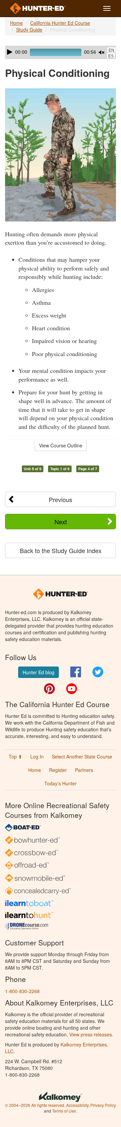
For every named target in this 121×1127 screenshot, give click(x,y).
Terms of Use (64, 1111)
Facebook (75, 672)
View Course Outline (60, 445)
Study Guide (29, 29)
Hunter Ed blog (38, 672)
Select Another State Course (82, 756)
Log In (37, 756)
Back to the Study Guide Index (61, 550)
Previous (60, 499)
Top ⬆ (15, 756)
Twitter (97, 672)
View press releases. (91, 1034)
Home (16, 22)
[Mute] (101, 52)
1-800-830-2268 (22, 991)
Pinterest (49, 688)
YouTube (71, 688)
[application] (60, 52)
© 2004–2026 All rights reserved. (35, 1105)
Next (60, 521)
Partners (84, 770)
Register (58, 770)
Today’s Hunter (60, 783)
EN (111, 50)
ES (111, 56)
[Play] (9, 52)
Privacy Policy (103, 1105)
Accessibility (77, 1105)
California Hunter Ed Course (60, 22)
